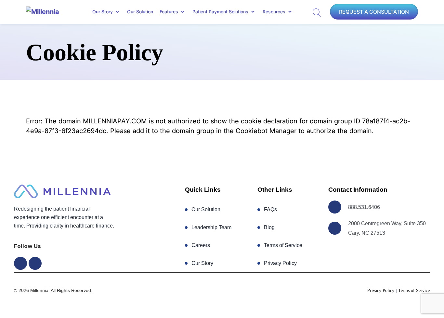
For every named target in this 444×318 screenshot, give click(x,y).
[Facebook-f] (20, 263)
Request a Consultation (374, 11)
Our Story (202, 263)
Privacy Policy (280, 263)
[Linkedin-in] (35, 263)
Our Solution (140, 11)
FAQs (270, 209)
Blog (269, 227)
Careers (200, 245)
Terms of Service (283, 245)
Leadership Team (211, 227)
